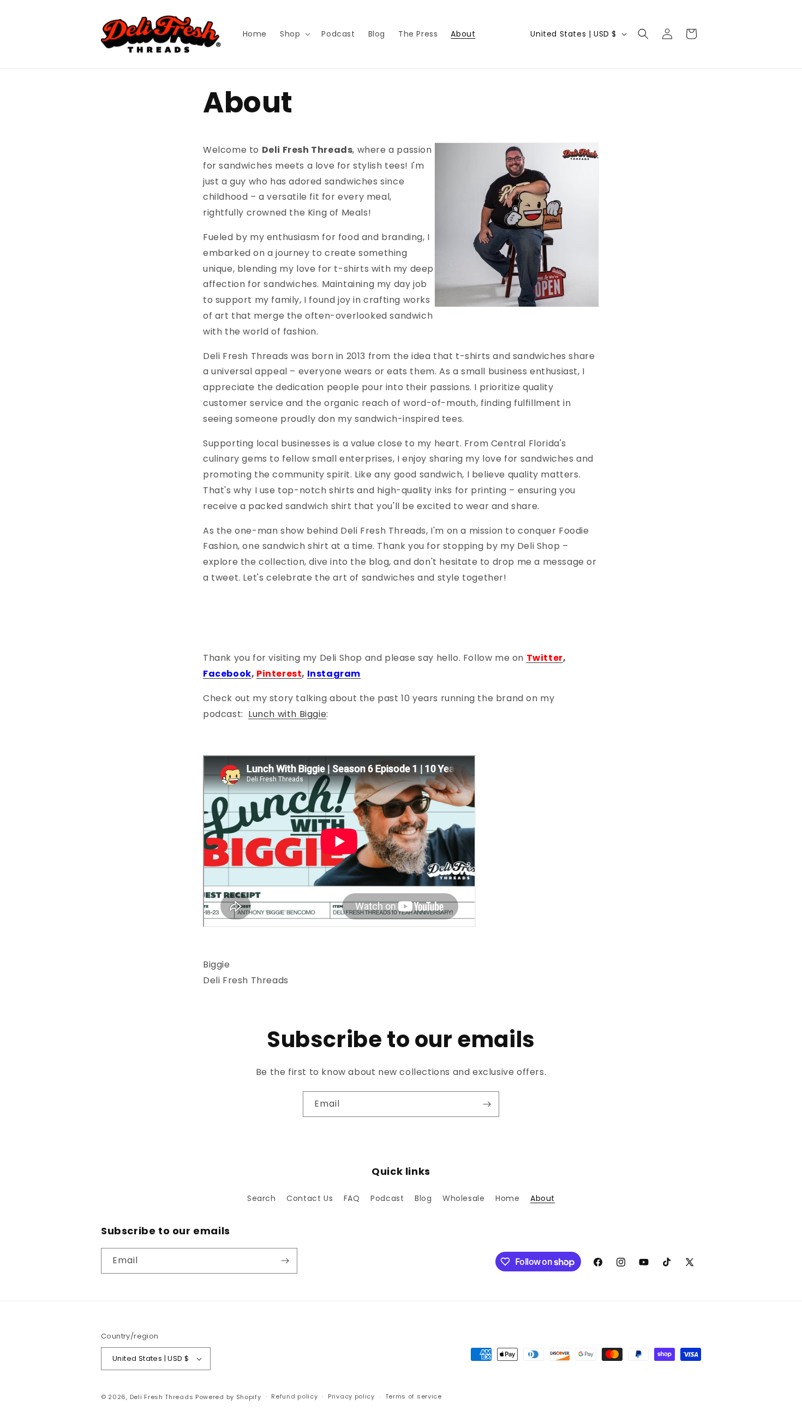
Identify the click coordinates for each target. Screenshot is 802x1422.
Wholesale (463, 1198)
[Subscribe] (487, 1104)
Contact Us (309, 1198)
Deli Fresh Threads (162, 1397)
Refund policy (294, 1396)
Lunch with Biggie (287, 714)
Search (261, 1198)
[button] (294, 33)
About (542, 1198)
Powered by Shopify (228, 1397)
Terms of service (413, 1396)
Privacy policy (351, 1396)
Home (507, 1198)
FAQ (352, 1198)
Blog (423, 1198)
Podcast (387, 1198)
